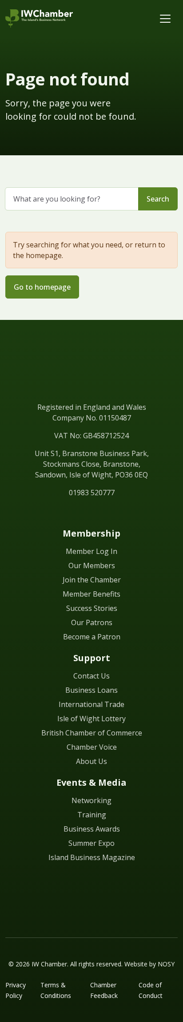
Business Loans (91, 690)
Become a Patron (91, 637)
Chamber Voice (92, 747)
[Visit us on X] (83, 513)
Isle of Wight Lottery (91, 718)
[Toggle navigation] (165, 19)
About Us (91, 761)
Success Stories (91, 608)
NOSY (166, 964)
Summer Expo (91, 843)
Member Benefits (91, 594)
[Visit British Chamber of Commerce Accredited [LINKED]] (91, 894)
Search (158, 199)
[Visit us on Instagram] (115, 513)
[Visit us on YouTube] (99, 513)
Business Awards (92, 829)
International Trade (91, 704)
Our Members (91, 565)
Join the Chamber (92, 580)
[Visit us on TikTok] (131, 513)
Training (91, 815)
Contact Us (91, 676)
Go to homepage (42, 287)
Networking (91, 800)
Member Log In (91, 551)
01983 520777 (92, 492)
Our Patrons (91, 622)
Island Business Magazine (91, 857)
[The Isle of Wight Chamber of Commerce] (39, 18)
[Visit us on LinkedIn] (51, 513)
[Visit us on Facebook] (67, 513)
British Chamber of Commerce (91, 733)
